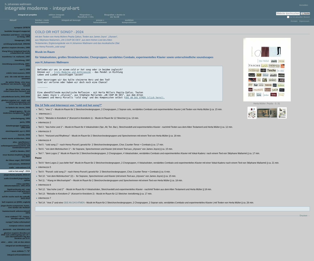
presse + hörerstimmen (100, 21)
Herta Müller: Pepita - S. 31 (267, 103)
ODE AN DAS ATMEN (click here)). (145, 97)
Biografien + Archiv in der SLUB (114, 16)
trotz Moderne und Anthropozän (72, 72)
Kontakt (294, 21)
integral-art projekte (27, 15)
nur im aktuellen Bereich (300, 17)
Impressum (304, 21)
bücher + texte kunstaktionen (42, 21)
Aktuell (13, 20)
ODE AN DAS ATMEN (74, 202)
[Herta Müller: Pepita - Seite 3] (282, 113)
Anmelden (303, 5)
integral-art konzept (71, 20)
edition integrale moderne (56, 16)
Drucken (303, 215)
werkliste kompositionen (129, 21)
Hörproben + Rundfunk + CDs (86, 16)
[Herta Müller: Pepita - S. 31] (267, 69)
